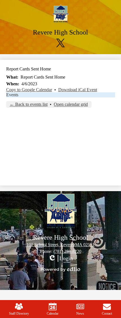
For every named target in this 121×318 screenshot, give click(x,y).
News (80, 313)
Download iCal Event (77, 89)
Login (60, 258)
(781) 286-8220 (67, 251)
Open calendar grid (71, 104)
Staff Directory (19, 313)
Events (12, 94)
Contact (107, 313)
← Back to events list (29, 104)
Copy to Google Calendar (29, 89)
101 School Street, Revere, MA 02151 (60, 244)
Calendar (53, 313)
